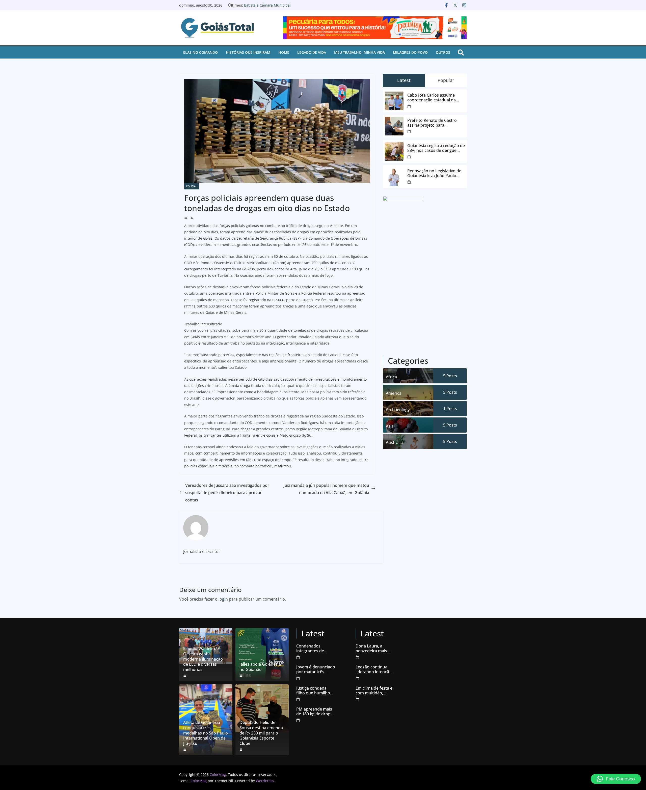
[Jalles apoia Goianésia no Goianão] (262, 654)
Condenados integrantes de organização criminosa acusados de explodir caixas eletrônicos (315, 648)
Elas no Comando (200, 52)
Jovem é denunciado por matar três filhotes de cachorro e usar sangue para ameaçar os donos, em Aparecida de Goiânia (315, 669)
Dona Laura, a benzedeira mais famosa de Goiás (372, 648)
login (223, 599)
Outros (443, 52)
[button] (616, 779)
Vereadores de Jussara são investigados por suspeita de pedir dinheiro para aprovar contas (227, 493)
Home (283, 52)
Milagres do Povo (410, 52)
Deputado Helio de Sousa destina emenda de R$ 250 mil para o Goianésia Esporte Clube (261, 733)
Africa (391, 377)
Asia (390, 426)
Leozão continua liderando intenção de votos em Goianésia (374, 669)
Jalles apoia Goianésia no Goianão (260, 667)
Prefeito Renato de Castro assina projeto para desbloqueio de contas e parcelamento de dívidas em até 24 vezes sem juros (434, 123)
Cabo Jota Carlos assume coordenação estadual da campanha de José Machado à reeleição (436, 97)
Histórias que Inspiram (248, 52)
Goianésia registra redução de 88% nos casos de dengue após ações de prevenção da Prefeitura (436, 148)
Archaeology (398, 409)
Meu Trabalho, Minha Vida (359, 52)
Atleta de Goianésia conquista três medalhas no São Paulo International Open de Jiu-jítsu (205, 733)
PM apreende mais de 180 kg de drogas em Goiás (315, 711)
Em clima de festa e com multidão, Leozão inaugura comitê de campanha (374, 690)
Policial (191, 186)
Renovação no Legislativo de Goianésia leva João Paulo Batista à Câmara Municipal (289, 8)
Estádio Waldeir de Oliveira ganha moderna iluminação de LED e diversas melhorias (203, 659)
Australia (394, 442)
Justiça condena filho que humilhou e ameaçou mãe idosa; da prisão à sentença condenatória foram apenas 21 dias (315, 690)
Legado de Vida (311, 52)
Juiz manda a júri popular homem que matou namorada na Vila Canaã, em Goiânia (326, 489)
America (393, 393)
